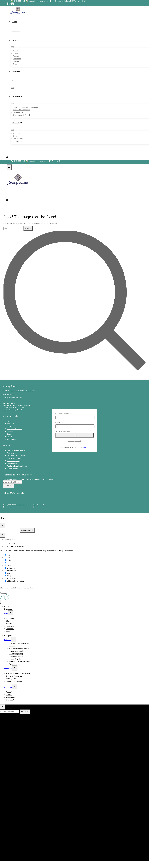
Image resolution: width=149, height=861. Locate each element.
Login (74, 435)
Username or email (67, 413)
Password (63, 422)
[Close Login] (2, 535)
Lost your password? (74, 441)
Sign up (85, 447)
